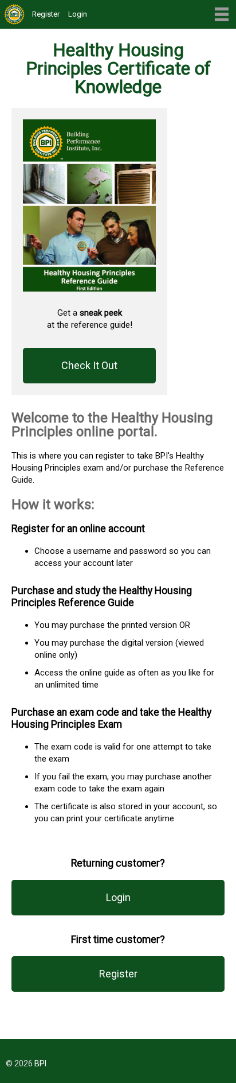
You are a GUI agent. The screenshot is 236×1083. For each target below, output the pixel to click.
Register (46, 14)
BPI (40, 1063)
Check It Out (89, 365)
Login (77, 14)
